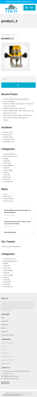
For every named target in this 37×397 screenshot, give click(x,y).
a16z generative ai (9, 154)
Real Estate (7, 177)
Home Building (8, 165)
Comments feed (8, 198)
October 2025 (7, 137)
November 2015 (8, 141)
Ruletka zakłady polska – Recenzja (14, 108)
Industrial (6, 168)
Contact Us (4, 331)
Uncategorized (8, 182)
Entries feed (7, 196)
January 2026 (7, 134)
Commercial (4, 321)
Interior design (8, 170)
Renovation (7, 179)
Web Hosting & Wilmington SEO (13, 395)
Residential (4, 324)
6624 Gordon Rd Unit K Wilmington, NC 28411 (17, 371)
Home (3, 318)
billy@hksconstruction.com (11, 376)
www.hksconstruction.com (11, 378)
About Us (4, 328)
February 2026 (8, 132)
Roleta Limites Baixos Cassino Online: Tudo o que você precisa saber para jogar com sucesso (17, 117)
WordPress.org (8, 201)
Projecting (6, 175)
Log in (5, 194)
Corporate (6, 161)
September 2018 (8, 139)
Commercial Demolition (8, 335)
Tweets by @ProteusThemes (11, 246)
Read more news (10, 232)
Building (5, 158)
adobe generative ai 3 (10, 156)
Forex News (7, 163)
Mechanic (6, 172)
